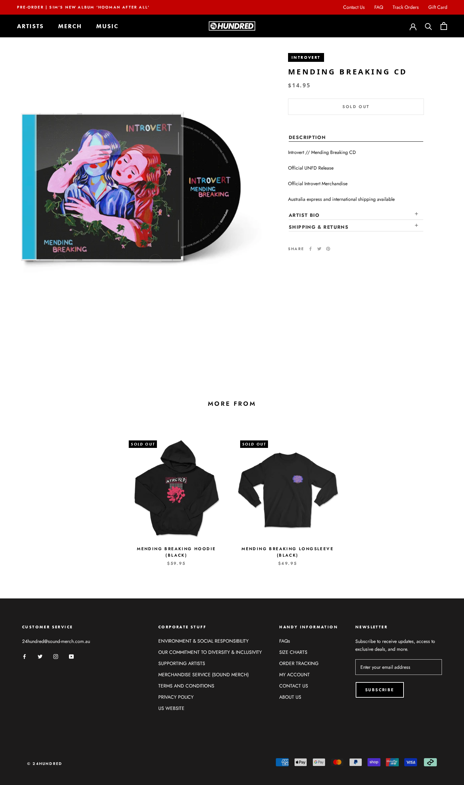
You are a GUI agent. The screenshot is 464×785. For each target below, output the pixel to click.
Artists (30, 26)
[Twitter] (319, 249)
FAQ (378, 7)
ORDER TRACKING (299, 663)
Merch (70, 26)
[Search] (428, 26)
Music (107, 26)
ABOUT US (290, 697)
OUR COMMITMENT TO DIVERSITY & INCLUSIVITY (210, 652)
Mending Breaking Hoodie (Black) (176, 552)
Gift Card (437, 7)
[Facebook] (310, 249)
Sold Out (355, 107)
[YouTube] (71, 656)
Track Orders (406, 7)
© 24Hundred (44, 763)
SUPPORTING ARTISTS (181, 663)
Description (307, 137)
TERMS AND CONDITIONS (186, 685)
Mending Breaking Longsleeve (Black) (288, 552)
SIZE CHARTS (293, 652)
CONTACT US (293, 685)
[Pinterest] (328, 249)
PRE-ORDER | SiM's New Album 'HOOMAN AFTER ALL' (83, 7)
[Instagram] (55, 656)
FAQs (284, 641)
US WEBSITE (171, 708)
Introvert (306, 57)
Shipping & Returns (319, 226)
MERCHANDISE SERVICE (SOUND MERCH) (203, 674)
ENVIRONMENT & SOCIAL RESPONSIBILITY (203, 641)
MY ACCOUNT (294, 674)
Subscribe (379, 690)
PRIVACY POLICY (176, 697)
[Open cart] (444, 26)
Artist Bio (304, 215)
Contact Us (354, 7)
